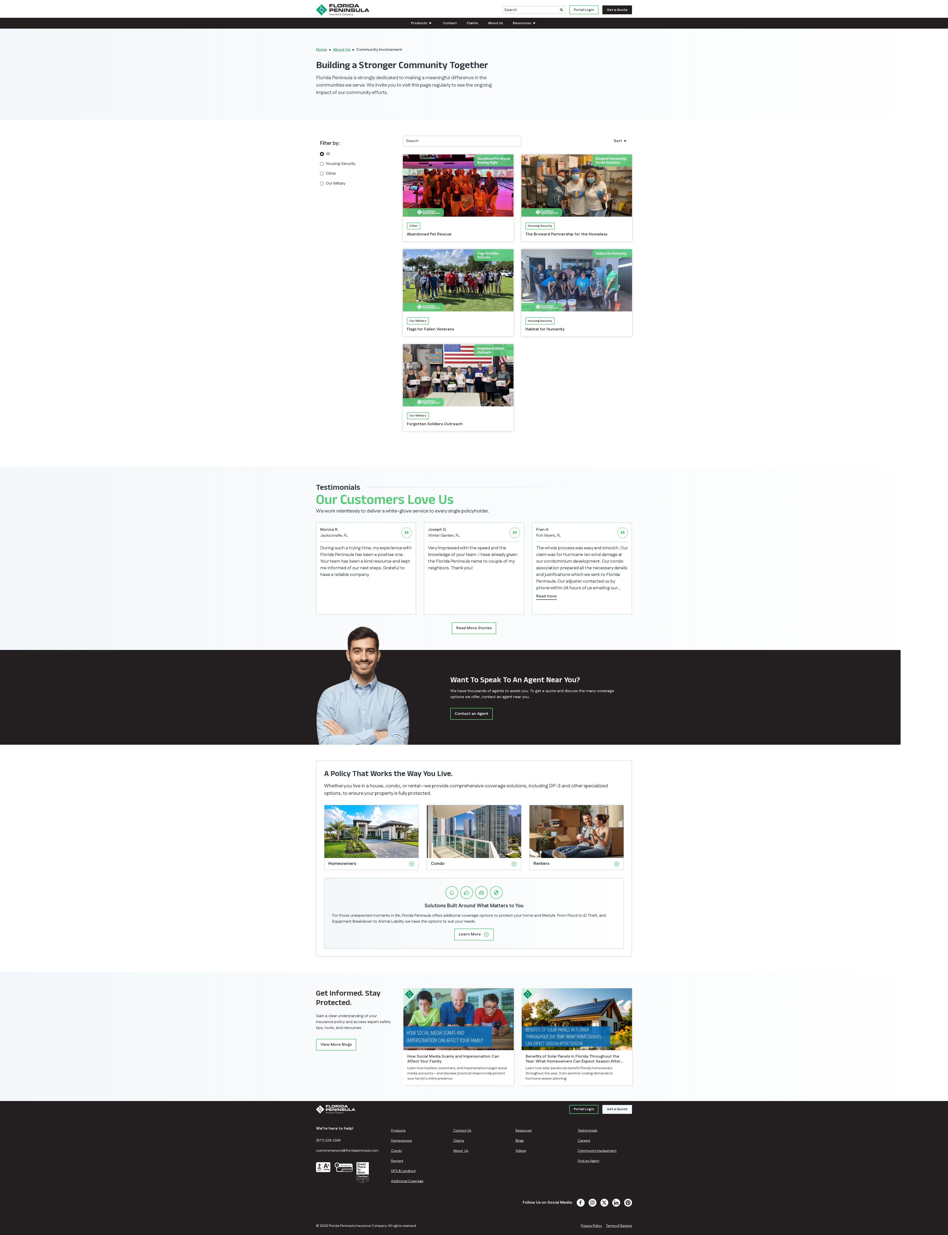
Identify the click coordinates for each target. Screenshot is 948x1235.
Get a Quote (617, 9)
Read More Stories (474, 628)
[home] (342, 10)
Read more (546, 596)
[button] (422, 23)
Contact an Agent (471, 714)
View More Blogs (336, 1044)
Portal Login (584, 9)
